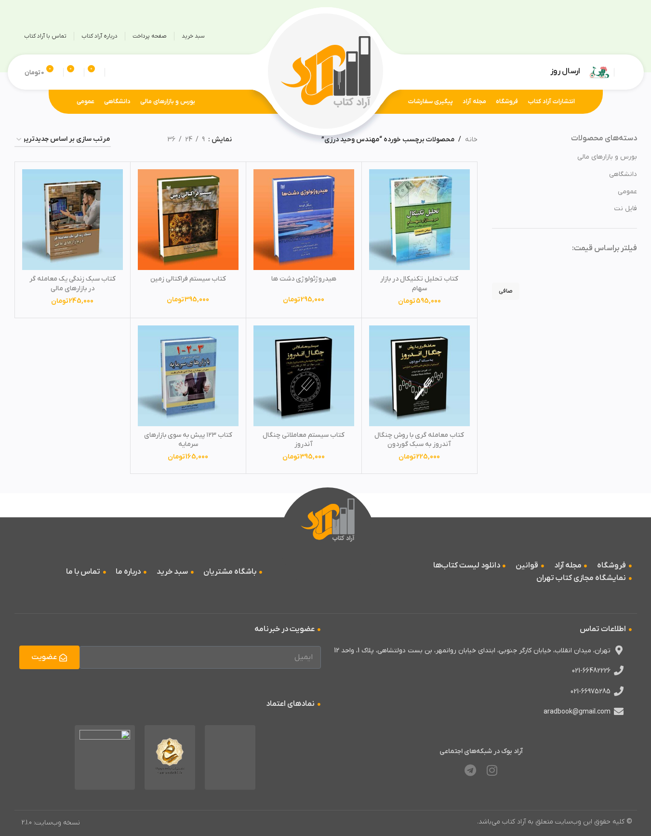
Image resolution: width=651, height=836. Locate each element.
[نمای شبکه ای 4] (129, 140)
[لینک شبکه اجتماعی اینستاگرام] (618, 36)
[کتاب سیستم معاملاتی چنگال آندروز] (303, 375)
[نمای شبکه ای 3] (144, 140)
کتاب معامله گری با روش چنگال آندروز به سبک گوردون (419, 440)
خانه (471, 139)
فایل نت (625, 208)
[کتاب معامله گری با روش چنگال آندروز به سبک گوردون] (419, 375)
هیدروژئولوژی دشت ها (303, 278)
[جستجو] (113, 72)
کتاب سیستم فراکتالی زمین (188, 278)
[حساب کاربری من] (623, 72)
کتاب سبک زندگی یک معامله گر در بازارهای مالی (72, 283)
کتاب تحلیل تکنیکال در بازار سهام (419, 283)
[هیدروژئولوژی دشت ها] (303, 219)
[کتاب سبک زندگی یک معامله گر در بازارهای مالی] (72, 219)
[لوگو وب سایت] (326, 71)
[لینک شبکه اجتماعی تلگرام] (599, 36)
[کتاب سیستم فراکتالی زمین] (188, 219)
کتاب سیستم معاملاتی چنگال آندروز (304, 440)
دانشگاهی (623, 174)
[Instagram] (492, 770)
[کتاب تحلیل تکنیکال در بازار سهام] (419, 219)
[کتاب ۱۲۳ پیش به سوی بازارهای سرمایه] (188, 375)
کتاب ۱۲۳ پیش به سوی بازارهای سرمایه (188, 440)
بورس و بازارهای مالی (607, 157)
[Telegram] (470, 770)
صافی (506, 291)
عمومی (627, 191)
